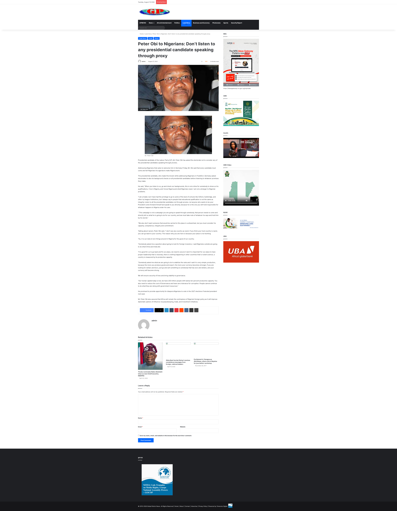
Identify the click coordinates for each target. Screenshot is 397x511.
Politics (177, 23)
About (182, 506)
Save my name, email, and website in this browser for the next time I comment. (166, 435)
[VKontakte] (186, 310)
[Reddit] (181, 310)
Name (140, 418)
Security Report (236, 23)
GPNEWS (142, 23)
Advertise (194, 506)
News (151, 23)
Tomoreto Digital (222, 506)
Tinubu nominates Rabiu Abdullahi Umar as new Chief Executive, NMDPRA (150, 374)
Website (182, 427)
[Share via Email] (191, 310)
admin (143, 61)
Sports (225, 23)
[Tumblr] (171, 310)
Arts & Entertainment (164, 23)
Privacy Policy (203, 506)
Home (141, 34)
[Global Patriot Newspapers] (154, 12)
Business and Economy (201, 23)
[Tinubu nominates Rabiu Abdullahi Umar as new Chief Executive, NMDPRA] (150, 356)
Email (140, 427)
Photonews (216, 23)
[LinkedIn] (166, 310)
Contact (187, 506)
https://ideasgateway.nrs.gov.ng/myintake (237, 88)
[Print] (196, 310)
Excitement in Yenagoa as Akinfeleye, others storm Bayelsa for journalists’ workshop (205, 361)
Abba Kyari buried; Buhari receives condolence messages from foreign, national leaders (178, 362)
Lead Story (186, 23)
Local (150, 38)
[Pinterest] (176, 310)
